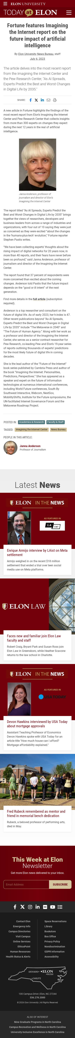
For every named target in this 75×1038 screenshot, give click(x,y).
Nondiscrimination (54, 946)
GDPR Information (54, 951)
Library (48, 926)
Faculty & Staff (55, 422)
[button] (5, 4)
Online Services (21, 941)
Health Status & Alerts (18, 956)
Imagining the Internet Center (31, 429)
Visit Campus (23, 936)
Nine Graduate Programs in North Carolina (37, 1022)
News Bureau (58, 429)
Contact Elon (23, 921)
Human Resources (20, 951)
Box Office (50, 936)
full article (39, 299)
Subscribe (60, 884)
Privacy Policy (52, 941)
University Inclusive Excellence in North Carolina (37, 1032)
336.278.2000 (37, 997)
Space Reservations (55, 921)
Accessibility (51, 956)
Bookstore (50, 931)
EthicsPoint (24, 946)
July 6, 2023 (37, 59)
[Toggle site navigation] (68, 13)
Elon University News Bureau (35, 54)
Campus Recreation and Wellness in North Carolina (37, 1027)
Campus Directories (19, 931)
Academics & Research (31, 422)
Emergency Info (21, 926)
